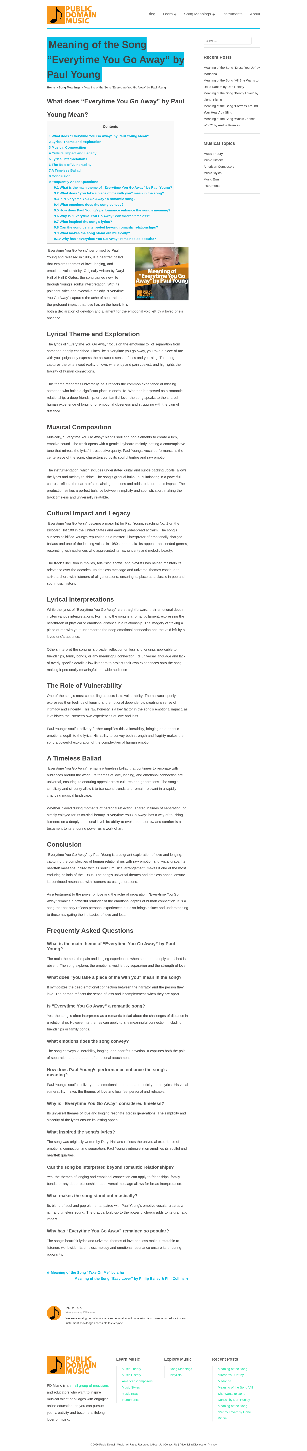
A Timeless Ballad (65, 170)
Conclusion (60, 176)
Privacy (212, 1444)
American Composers (219, 166)
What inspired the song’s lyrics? (83, 222)
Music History (213, 160)
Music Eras (211, 179)
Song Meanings (197, 14)
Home (51, 87)
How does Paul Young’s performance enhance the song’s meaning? (112, 210)
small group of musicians (89, 1385)
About (255, 14)
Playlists (176, 1375)
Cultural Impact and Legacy (72, 153)
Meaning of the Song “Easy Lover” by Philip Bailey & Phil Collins (129, 1279)
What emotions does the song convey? (89, 204)
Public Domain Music (111, 1444)
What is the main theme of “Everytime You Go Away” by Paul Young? (113, 187)
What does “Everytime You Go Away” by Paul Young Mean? (99, 136)
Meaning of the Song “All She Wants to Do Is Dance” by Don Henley (235, 1394)
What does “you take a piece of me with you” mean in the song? (109, 193)
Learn (168, 14)
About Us (156, 1444)
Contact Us (170, 1444)
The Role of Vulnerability (70, 165)
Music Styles (213, 173)
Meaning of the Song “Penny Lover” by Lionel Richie (235, 1412)
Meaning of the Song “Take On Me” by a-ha (87, 1272)
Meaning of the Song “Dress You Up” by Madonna (232, 1375)
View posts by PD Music (80, 1312)
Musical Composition (67, 147)
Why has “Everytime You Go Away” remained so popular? (105, 239)
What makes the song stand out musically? (92, 233)
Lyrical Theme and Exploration (75, 142)
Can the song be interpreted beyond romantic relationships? (106, 227)
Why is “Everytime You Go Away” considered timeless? (102, 216)
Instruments (232, 14)
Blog (151, 14)
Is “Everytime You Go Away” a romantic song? (95, 199)
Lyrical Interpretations (68, 159)
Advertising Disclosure (193, 1444)
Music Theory (213, 154)
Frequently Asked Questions (73, 182)
